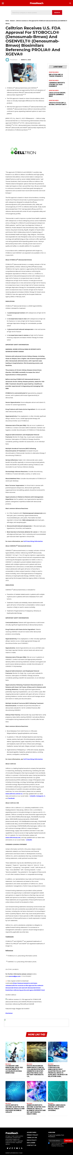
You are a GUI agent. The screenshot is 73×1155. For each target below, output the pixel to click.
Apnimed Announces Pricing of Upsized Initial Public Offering (56, 1107)
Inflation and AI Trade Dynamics (56, 75)
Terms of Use (32, 1137)
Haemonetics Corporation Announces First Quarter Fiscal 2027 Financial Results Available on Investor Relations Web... (57, 1071)
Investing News (53, 72)
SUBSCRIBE (68, 1140)
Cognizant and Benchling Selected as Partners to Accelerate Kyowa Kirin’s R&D (14, 1069)
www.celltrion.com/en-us (14, 793)
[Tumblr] (19, 1148)
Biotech (12, 21)
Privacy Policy (32, 1135)
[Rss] (22, 1148)
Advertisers (31, 1132)
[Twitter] (8, 1148)
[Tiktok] (10, 1148)
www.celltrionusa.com (13, 837)
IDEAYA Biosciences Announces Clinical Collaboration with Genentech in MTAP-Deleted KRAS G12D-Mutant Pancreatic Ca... (36, 1071)
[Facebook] (15, 1148)
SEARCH (57, 12)
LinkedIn (29, 840)
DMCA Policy (31, 1140)
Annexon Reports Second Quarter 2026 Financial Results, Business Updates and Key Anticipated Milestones (36, 1109)
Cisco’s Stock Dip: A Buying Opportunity (57, 103)
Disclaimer (9, 1013)
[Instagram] (12, 1148)
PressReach (13, 59)
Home (7, 21)
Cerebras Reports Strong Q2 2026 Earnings (57, 84)
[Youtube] (17, 1148)
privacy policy (60, 1145)
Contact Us (31, 1145)
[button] (3, 2)
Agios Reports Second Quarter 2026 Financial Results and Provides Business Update (15, 1108)
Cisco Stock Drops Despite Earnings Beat (57, 94)
